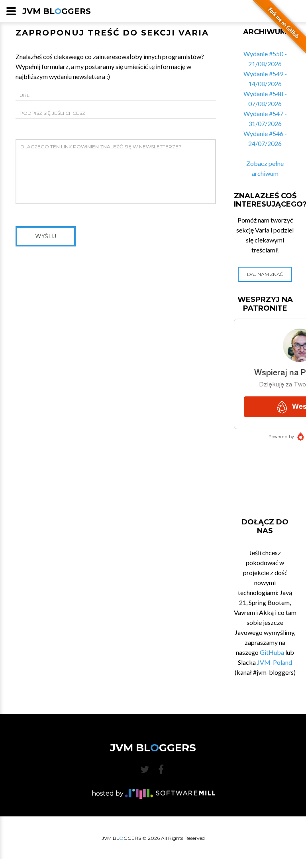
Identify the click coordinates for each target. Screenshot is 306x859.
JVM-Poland (274, 662)
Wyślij (45, 236)
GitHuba (272, 652)
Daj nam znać (265, 274)
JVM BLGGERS (56, 11)
